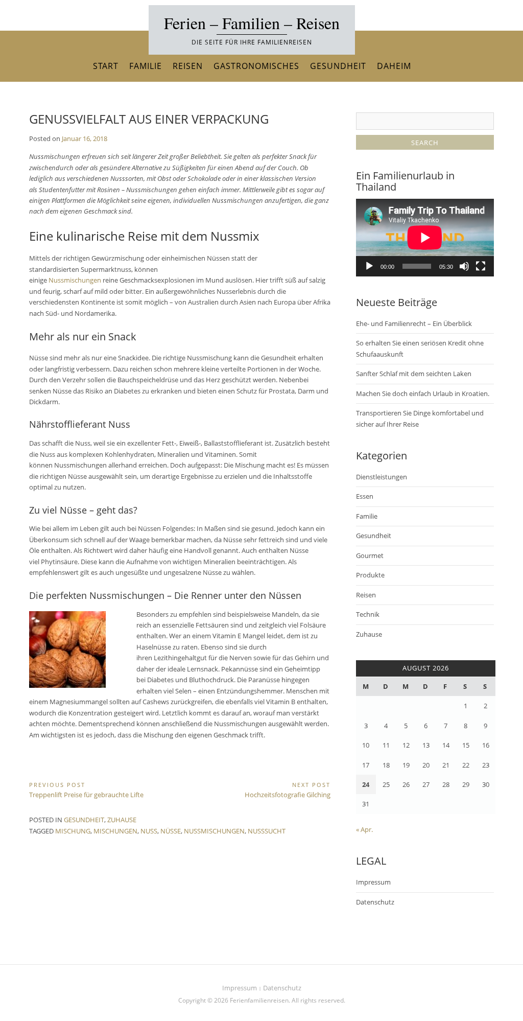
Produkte (370, 574)
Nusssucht (267, 831)
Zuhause (121, 819)
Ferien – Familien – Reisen (252, 23)
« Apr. (364, 829)
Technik (367, 614)
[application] (425, 237)
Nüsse (170, 831)
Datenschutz (375, 902)
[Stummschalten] (464, 266)
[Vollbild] (481, 266)
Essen (364, 496)
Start (105, 66)
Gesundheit (338, 66)
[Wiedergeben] (369, 266)
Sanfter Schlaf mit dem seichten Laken (413, 373)
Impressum (373, 882)
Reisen (188, 66)
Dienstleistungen (381, 476)
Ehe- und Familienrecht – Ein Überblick (414, 323)
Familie (145, 66)
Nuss (148, 831)
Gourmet (370, 555)
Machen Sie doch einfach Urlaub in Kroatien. (422, 393)
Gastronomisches (256, 66)
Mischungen (115, 831)
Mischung (72, 831)
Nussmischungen (75, 280)
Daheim (394, 66)
